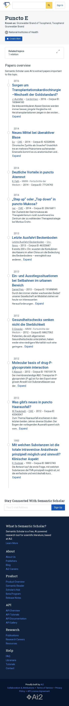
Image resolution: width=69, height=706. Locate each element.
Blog (9, 565)
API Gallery (11, 622)
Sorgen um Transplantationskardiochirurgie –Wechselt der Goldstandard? (36, 90)
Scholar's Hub (13, 589)
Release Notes (13, 597)
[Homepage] (6, 5)
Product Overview (15, 581)
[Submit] (49, 5)
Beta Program (13, 593)
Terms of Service (45, 688)
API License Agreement (38, 691)
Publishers (11, 561)
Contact (10, 668)
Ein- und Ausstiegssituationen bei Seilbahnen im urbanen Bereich (35, 280)
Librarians (11, 660)
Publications (12, 635)
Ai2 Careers (12, 569)
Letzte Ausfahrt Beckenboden (34, 238)
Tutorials (10, 664)
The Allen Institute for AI (35, 697)
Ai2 (42, 684)
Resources (11, 643)
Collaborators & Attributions (20, 688)
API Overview (13, 610)
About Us (11, 557)
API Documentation (16, 619)
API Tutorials (12, 614)
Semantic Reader (15, 585)
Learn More (12, 543)
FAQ (8, 656)
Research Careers (15, 639)
